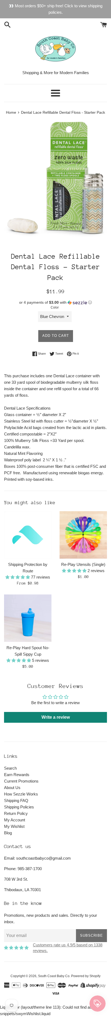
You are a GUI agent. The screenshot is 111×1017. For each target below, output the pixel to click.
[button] (55, 302)
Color (55, 307)
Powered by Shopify (85, 976)
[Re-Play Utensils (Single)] (83, 535)
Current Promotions (21, 781)
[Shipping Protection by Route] (27, 535)
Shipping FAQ (16, 800)
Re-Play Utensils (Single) (83, 564)
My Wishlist (14, 826)
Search (10, 768)
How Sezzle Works (21, 794)
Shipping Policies (19, 807)
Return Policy (16, 813)
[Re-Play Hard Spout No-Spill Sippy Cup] (27, 618)
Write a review (55, 717)
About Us (12, 787)
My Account (14, 820)
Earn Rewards (16, 774)
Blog (8, 833)
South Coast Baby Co (54, 976)
